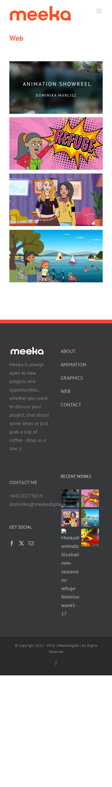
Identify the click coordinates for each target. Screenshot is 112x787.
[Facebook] (11, 543)
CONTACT (71, 404)
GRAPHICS (72, 378)
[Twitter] (21, 543)
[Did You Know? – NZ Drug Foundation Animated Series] (70, 518)
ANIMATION (73, 364)
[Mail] (31, 543)
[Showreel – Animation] (70, 498)
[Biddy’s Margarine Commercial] (90, 537)
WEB (65, 391)
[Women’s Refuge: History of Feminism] (70, 573)
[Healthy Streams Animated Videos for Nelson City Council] (90, 518)
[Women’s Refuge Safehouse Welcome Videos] (90, 498)
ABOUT (68, 351)
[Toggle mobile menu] (99, 11)
